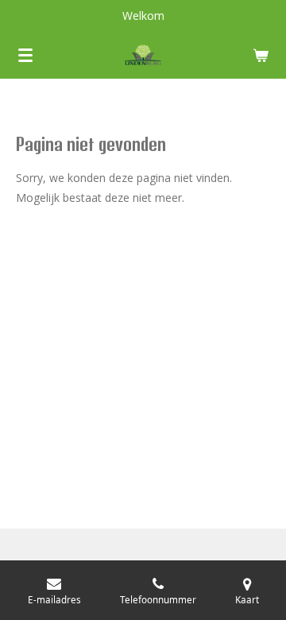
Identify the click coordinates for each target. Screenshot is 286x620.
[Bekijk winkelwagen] (260, 55)
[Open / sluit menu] (25, 55)
